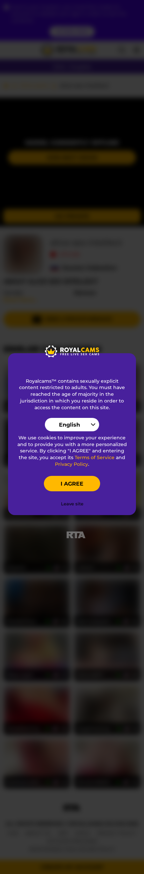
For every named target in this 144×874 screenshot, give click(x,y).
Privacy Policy (71, 464)
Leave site (72, 503)
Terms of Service (95, 457)
